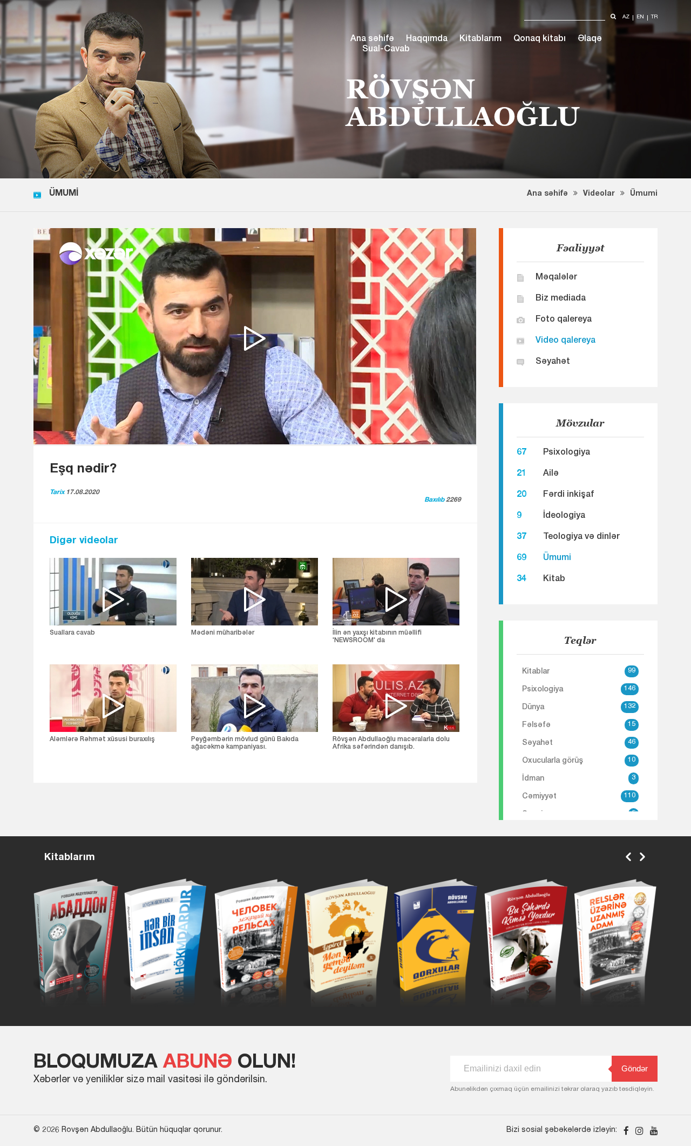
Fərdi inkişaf (568, 495)
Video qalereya (565, 341)
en (640, 17)
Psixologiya (566, 453)
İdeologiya (564, 516)
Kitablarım (480, 39)
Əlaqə (590, 39)
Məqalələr (556, 278)
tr (654, 17)
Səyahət (553, 362)
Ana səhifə (372, 39)
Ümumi (644, 194)
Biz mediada (561, 299)
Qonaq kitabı (539, 39)
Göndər (634, 1068)
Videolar (599, 194)
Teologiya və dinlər (581, 537)
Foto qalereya (564, 320)
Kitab (554, 579)
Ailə (551, 474)
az (625, 17)
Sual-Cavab (386, 49)
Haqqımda (427, 39)
